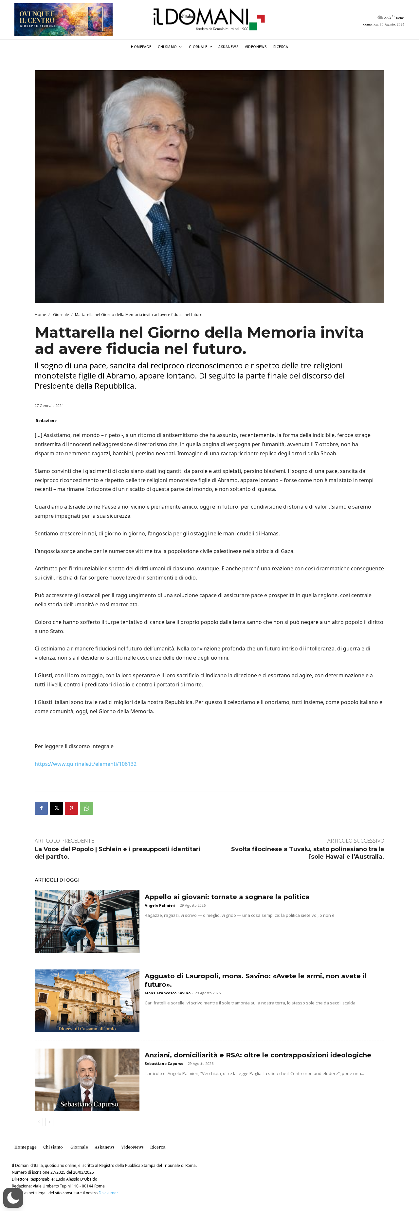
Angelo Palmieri (160, 905)
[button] (13, 1198)
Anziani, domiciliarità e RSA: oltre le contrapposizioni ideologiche (258, 1055)
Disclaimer (108, 1193)
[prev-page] (39, 1122)
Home (40, 314)
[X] (56, 808)
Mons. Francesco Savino (168, 992)
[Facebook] (41, 808)
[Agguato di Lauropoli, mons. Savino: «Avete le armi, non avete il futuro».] (87, 1000)
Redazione (46, 420)
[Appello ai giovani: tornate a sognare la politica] (87, 921)
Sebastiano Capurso (164, 1063)
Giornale (60, 314)
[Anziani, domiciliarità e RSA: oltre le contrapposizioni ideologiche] (87, 1080)
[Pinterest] (71, 808)
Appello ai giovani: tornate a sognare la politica (227, 897)
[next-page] (49, 1122)
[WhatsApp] (86, 808)
